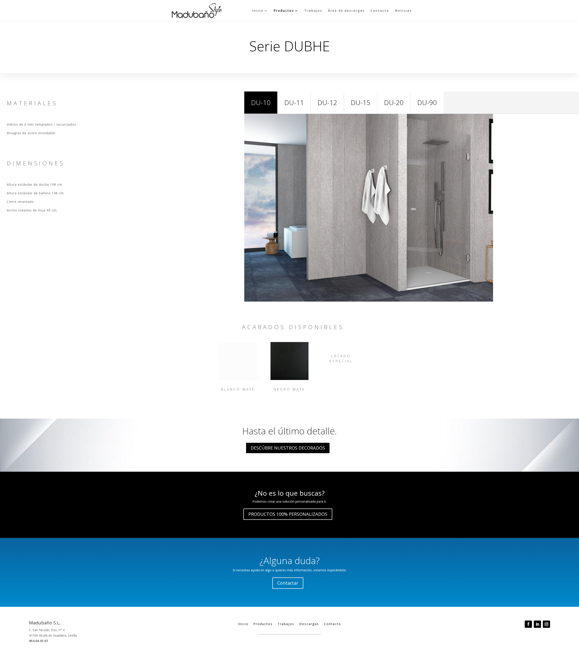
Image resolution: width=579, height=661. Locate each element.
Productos (284, 11)
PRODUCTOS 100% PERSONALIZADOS (287, 514)
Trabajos (313, 11)
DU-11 (294, 102)
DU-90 (427, 102)
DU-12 (327, 102)
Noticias (403, 11)
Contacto (379, 11)
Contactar (287, 583)
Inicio (257, 11)
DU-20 (393, 102)
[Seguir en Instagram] (546, 624)
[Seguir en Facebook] (528, 624)
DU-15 (360, 102)
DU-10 (261, 102)
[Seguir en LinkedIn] (537, 624)
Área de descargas (346, 11)
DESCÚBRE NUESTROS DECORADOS (288, 448)
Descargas (309, 624)
